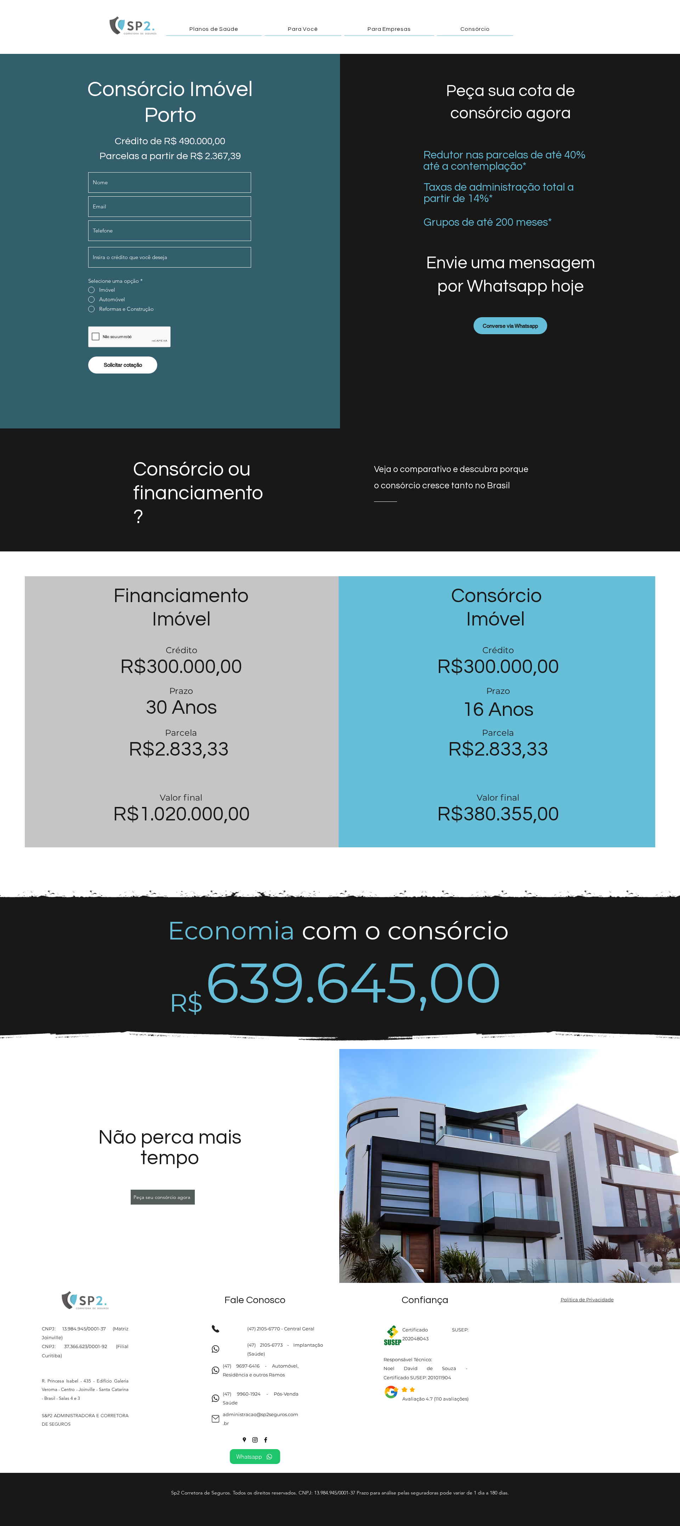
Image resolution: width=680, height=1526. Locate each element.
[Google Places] (244, 1439)
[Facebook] (265, 1439)
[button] (214, 29)
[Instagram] (255, 1439)
